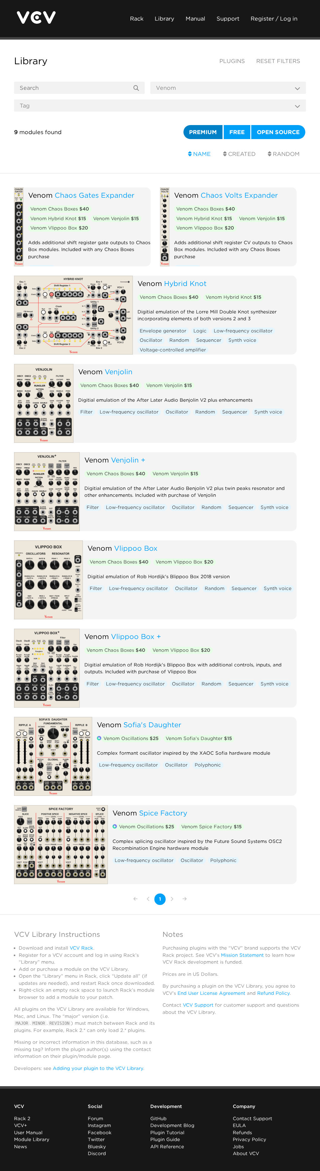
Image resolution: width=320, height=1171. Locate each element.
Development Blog (172, 1125)
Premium (203, 132)
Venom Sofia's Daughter (199, 738)
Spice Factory (163, 813)
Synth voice (242, 340)
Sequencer (208, 340)
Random (285, 154)
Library (164, 18)
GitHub (158, 1118)
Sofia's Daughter (152, 724)
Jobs (238, 1146)
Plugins (232, 61)
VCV (19, 1106)
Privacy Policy (249, 1139)
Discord (97, 1153)
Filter (86, 412)
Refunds (242, 1132)
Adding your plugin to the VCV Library (98, 1068)
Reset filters (278, 61)
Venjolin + (128, 460)
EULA (239, 1125)
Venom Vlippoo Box (59, 228)
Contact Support (252, 1118)
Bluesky (97, 1146)
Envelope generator (163, 331)
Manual (195, 18)
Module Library (31, 1139)
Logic (200, 331)
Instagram (99, 1125)
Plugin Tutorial (167, 1132)
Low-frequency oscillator (243, 331)
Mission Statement (242, 955)
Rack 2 (22, 1118)
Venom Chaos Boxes (59, 209)
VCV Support (198, 1005)
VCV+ (20, 1125)
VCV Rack (81, 948)
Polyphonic (208, 765)
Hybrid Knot (185, 283)
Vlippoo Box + (136, 636)
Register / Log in (274, 18)
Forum (95, 1118)
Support (228, 18)
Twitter (96, 1139)
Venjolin (118, 371)
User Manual (28, 1132)
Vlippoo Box (136, 548)
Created (241, 154)
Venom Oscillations (130, 738)
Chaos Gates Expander (94, 195)
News (20, 1146)
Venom (40, 195)
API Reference (167, 1146)
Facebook (100, 1132)
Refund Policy (273, 993)
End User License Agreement (211, 993)
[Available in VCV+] (99, 739)
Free (237, 132)
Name (201, 154)
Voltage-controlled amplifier (173, 350)
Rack (136, 18)
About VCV (246, 1153)
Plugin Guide (165, 1139)
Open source (278, 132)
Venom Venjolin (116, 218)
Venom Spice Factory (211, 827)
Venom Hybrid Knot (58, 218)
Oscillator (151, 340)
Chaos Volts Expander (239, 195)
